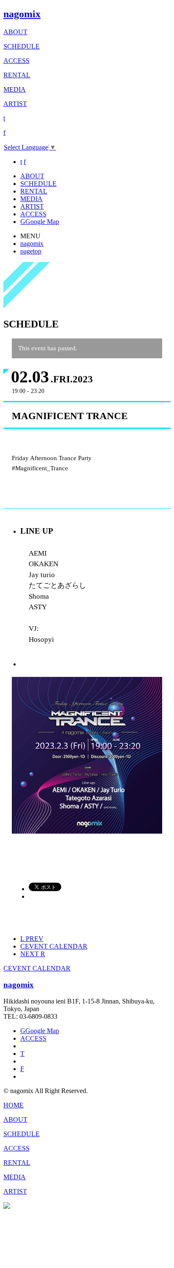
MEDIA (14, 89)
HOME (13, 1105)
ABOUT (15, 31)
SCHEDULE (21, 46)
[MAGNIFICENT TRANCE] (87, 831)
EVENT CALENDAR (53, 946)
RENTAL (16, 75)
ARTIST (15, 103)
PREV (32, 938)
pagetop (30, 251)
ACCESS (16, 60)
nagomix (22, 13)
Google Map (39, 221)
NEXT (32, 953)
